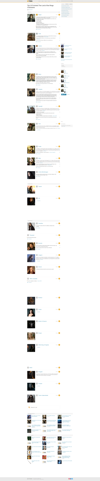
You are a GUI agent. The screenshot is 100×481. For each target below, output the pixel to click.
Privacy (36, 478)
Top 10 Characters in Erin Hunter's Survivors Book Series (36, 452)
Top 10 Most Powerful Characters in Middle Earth (66, 425)
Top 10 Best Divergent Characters (50, 447)
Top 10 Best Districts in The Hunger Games (51, 461)
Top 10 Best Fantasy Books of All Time (66, 437)
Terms (34, 478)
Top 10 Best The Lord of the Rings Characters (36, 416)
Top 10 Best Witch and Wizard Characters (67, 442)
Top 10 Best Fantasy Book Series (36, 437)
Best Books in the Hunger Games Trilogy (51, 456)
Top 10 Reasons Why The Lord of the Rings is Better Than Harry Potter (52, 430)
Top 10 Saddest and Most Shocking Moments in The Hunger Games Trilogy (66, 457)
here (64, 126)
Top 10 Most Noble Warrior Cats (36, 456)
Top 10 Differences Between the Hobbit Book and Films (51, 425)
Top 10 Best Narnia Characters (36, 446)
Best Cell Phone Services (65, 10)
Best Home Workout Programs (65, 13)
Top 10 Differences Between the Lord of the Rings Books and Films (36, 426)
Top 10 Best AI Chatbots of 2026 (66, 7)
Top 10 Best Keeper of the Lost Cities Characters (67, 447)
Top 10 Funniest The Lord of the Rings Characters (66, 416)
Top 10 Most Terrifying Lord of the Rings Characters (36, 430)
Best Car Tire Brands (64, 16)
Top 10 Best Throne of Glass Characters (51, 442)
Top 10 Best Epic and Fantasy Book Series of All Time (51, 437)
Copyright (38, 478)
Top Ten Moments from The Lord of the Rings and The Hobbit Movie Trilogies (66, 421)
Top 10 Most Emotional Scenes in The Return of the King (67, 430)
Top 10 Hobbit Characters (51, 415)
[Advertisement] (43, 66)
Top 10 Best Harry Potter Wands (35, 461)
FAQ (40, 478)
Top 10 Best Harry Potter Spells (67, 460)
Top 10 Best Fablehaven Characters (50, 452)
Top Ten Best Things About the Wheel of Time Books (36, 442)
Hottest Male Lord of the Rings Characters (36, 421)
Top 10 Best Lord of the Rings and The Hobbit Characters (51, 421)
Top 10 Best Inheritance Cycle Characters (66, 452)
